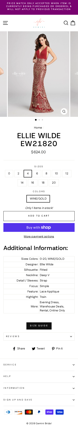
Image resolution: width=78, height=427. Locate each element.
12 (66, 174)
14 (22, 183)
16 (32, 183)
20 (54, 183)
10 (56, 174)
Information (14, 388)
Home (38, 128)
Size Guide (39, 325)
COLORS (39, 191)
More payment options (39, 237)
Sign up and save (17, 399)
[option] (39, 6)
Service (10, 364)
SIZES (38, 166)
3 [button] (43, 120)
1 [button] (36, 120)
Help (7, 376)
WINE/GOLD (38, 199)
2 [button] (40, 120)
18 (43, 183)
